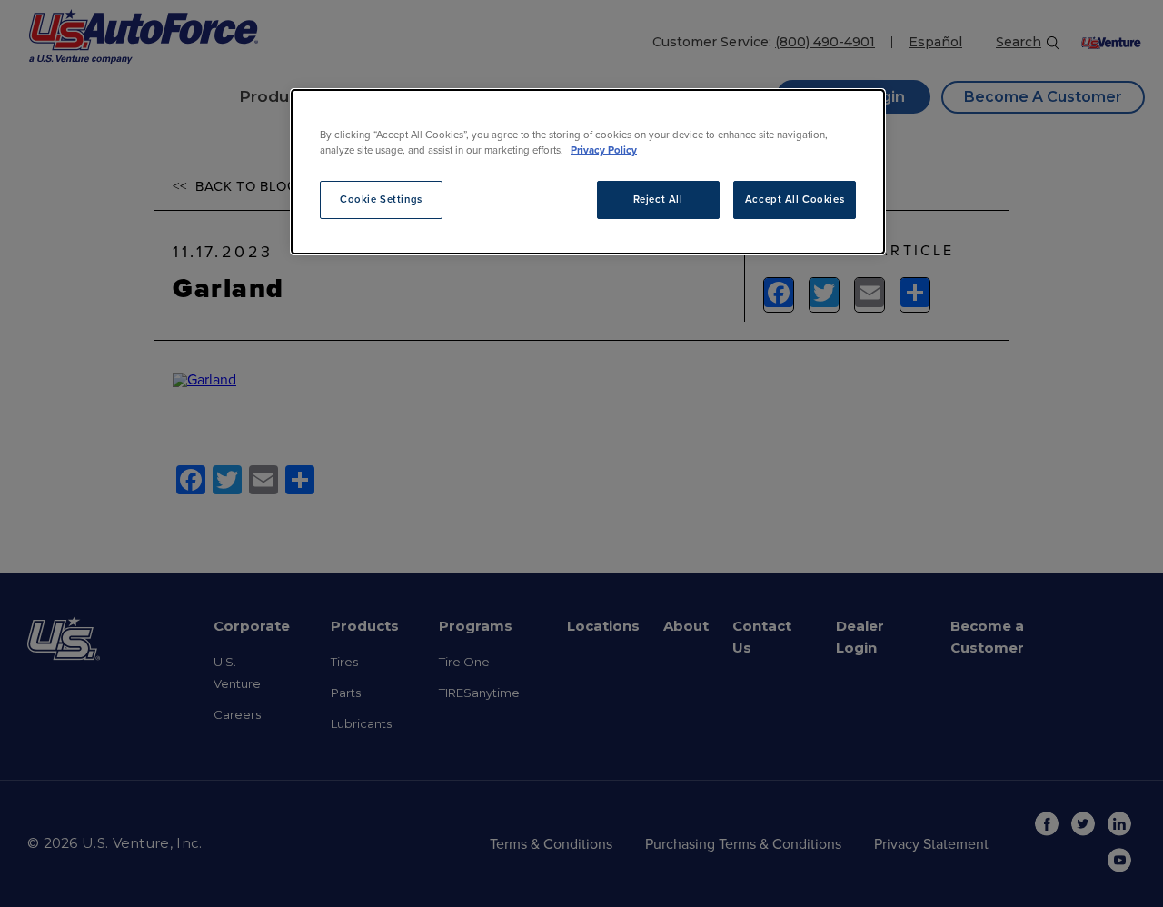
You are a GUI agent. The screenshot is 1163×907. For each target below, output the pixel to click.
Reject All (658, 199)
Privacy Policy (604, 150)
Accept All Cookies (794, 199)
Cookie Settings (381, 199)
